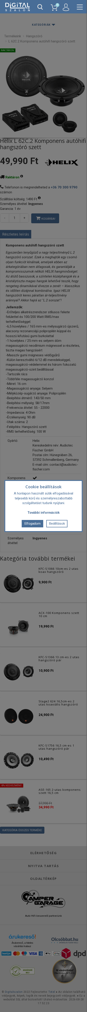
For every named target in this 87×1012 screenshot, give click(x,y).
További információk (43, 513)
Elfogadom (33, 524)
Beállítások (57, 524)
